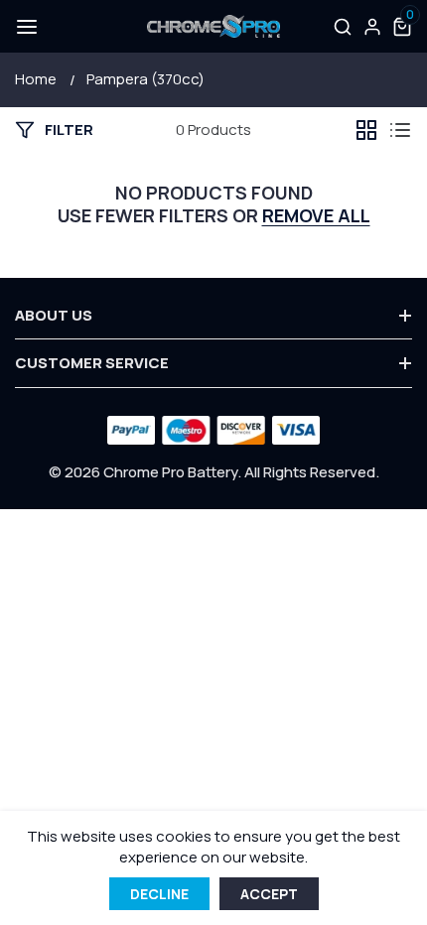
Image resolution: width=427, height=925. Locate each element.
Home (36, 78)
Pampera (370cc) (145, 78)
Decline (159, 893)
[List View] (400, 130)
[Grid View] (366, 130)
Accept (269, 893)
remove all (316, 215)
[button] (25, 27)
